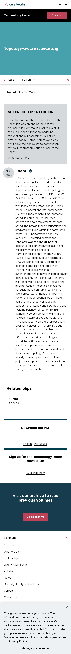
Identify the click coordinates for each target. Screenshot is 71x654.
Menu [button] (59, 4)
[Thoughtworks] (15, 4)
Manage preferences (35, 648)
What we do (11, 551)
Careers (9, 590)
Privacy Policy (18, 641)
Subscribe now (35, 472)
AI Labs (8, 571)
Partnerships (11, 558)
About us (9, 545)
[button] (30, 171)
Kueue (42, 357)
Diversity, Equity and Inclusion (22, 584)
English (27, 443)
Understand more (18, 157)
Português (40, 443)
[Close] (67, 606)
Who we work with (15, 564)
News (7, 577)
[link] (57, 15)
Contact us (11, 597)
